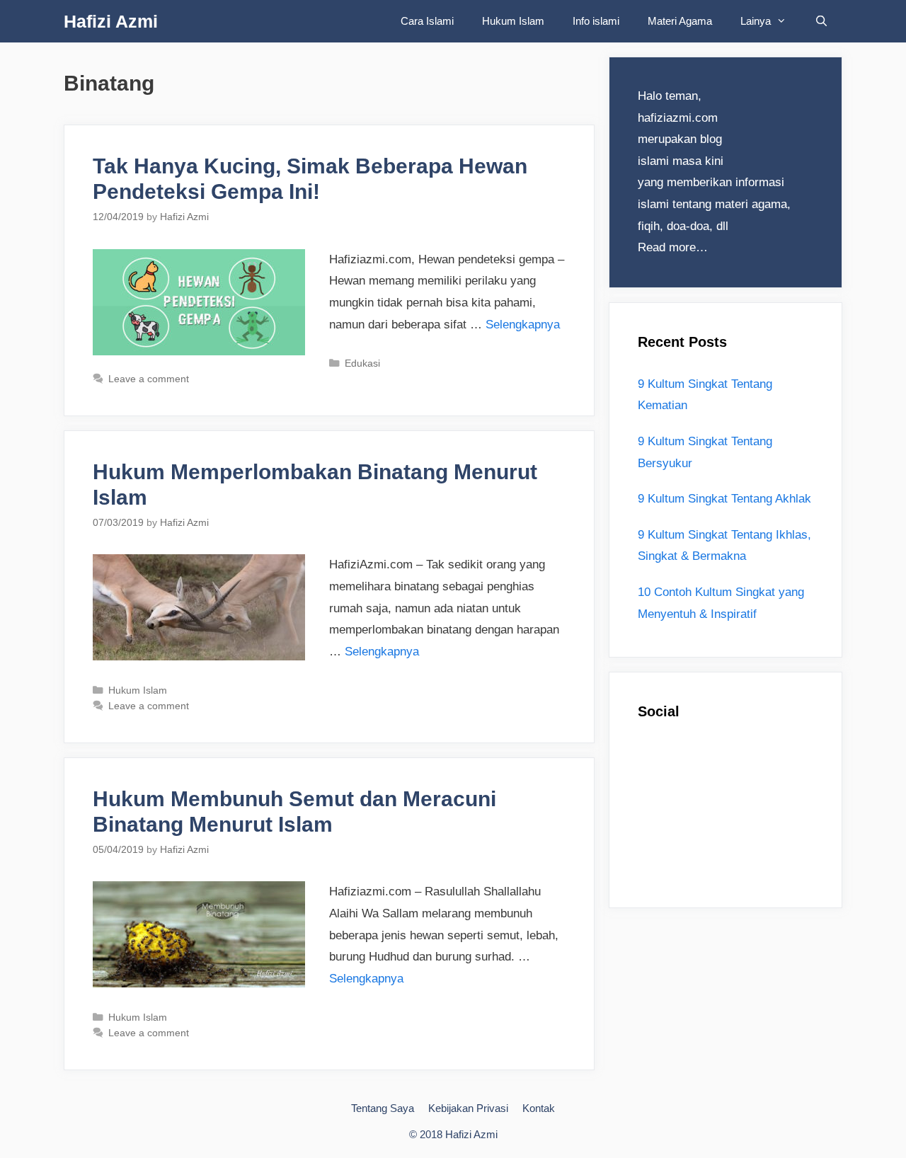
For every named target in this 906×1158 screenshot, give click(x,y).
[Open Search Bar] (821, 21)
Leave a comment (148, 378)
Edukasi (362, 363)
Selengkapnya (523, 324)
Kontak (538, 1108)
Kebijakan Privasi (468, 1108)
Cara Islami (427, 21)
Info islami (596, 21)
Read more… (673, 247)
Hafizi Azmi (111, 21)
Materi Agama (680, 21)
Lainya (755, 21)
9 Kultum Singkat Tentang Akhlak (724, 498)
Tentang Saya (382, 1108)
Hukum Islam (513, 21)
